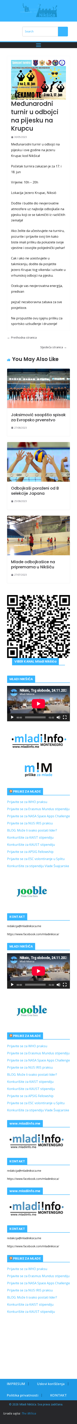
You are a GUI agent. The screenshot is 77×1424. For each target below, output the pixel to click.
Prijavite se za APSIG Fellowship (30, 852)
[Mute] (58, 717)
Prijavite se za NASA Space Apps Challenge (38, 816)
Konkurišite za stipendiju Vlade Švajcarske (38, 866)
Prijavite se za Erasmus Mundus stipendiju (38, 809)
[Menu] (38, 45)
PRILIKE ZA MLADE (27, 791)
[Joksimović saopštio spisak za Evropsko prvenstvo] (38, 388)
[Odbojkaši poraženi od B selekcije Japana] (38, 462)
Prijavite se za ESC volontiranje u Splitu (36, 859)
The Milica (29, 1413)
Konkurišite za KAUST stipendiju (31, 844)
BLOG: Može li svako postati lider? (32, 830)
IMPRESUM (16, 1383)
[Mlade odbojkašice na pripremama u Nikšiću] (38, 535)
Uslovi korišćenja (51, 1383)
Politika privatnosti (22, 1395)
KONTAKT (58, 1395)
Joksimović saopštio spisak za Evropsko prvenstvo (38, 417)
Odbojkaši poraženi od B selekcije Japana (35, 490)
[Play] (12, 717)
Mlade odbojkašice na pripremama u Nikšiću (33, 564)
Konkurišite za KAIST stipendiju (30, 837)
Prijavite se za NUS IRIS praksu (30, 823)
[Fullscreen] (65, 717)
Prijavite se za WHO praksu (27, 802)
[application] (38, 703)
